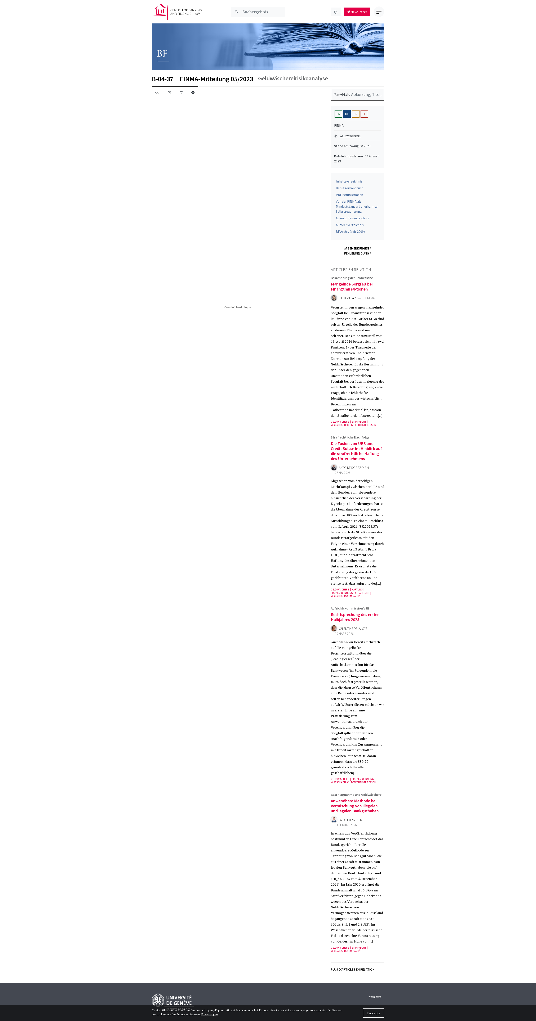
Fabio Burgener (350, 820)
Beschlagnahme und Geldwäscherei (356, 794)
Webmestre (374, 996)
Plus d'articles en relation (353, 969)
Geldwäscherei (350, 136)
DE (347, 114)
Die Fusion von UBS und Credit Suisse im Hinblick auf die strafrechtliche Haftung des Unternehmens (356, 451)
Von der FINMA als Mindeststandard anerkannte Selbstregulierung (357, 206)
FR (338, 114)
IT (364, 114)
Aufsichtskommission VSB (350, 608)
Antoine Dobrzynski (354, 468)
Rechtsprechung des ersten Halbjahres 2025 (355, 617)
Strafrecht (359, 421)
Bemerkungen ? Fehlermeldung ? (357, 250)
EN (355, 114)
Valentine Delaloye (353, 629)
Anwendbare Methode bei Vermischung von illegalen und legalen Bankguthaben (355, 805)
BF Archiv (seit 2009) (350, 231)
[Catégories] (336, 12)
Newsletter (358, 12)
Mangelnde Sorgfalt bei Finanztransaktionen (352, 286)
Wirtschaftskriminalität (346, 596)
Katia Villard (348, 298)
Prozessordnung (342, 592)
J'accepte (373, 1013)
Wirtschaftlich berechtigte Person (353, 425)
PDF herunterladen (349, 195)
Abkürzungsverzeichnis (352, 218)
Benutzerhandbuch (349, 188)
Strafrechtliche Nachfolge (350, 437)
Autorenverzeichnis (350, 225)
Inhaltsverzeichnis (349, 181)
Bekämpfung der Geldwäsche (352, 278)
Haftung (357, 589)
